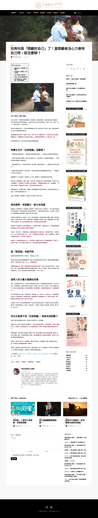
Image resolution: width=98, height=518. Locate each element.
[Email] (77, 68)
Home (72, 461)
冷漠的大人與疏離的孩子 (77, 471)
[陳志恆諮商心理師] (12, 57)
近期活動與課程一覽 (71, 84)
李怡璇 (66, 461)
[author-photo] (14, 426)
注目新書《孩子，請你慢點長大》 (74, 108)
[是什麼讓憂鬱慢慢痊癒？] (49, 409)
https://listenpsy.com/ (25, 371)
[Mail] (51, 507)
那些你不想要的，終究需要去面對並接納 (75, 421)
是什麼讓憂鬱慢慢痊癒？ (48, 421)
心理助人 (12, 45)
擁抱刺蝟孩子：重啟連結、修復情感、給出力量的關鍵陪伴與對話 (35, 354)
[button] (77, 13)
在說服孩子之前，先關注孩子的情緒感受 (76, 101)
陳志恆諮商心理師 (17, 57)
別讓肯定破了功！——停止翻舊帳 (77, 398)
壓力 (13, 361)
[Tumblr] (80, 68)
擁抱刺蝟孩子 (31, 361)
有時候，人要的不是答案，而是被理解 (76, 79)
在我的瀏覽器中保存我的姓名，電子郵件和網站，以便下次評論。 (26, 455)
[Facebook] (21, 387)
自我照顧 (38, 361)
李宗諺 (66, 450)
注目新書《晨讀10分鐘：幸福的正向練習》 (76, 171)
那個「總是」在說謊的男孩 (18, 398)
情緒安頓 (24, 361)
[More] (84, 68)
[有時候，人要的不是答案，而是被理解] (23, 409)
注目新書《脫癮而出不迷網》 (73, 246)
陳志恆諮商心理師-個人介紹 (78, 450)
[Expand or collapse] (27, 65)
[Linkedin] (74, 68)
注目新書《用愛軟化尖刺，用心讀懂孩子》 (76, 134)
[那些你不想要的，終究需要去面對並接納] (75, 409)
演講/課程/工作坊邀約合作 (77, 442)
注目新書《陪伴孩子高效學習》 (74, 208)
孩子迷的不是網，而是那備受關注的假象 (75, 475)
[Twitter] (70, 68)
